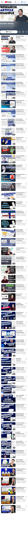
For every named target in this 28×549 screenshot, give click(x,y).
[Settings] (18, 2)
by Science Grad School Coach (8, 26)
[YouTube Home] (8, 2)
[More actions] (26, 31)
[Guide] (2, 2)
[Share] (23, 31)
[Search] (15, 2)
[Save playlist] (19, 31)
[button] (14, 13)
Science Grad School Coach (21, 39)
